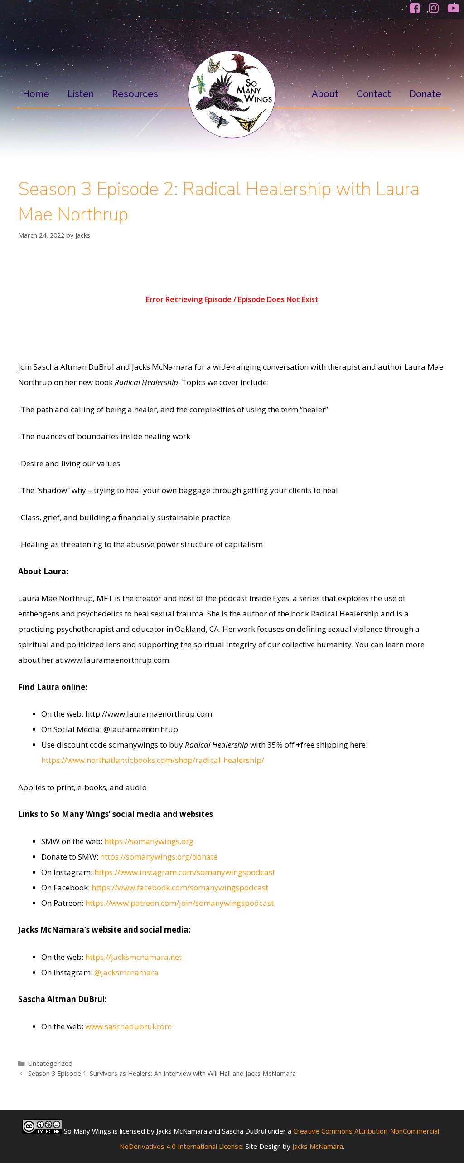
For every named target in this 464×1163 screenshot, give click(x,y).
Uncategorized (50, 1063)
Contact (374, 93)
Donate (425, 93)
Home (36, 93)
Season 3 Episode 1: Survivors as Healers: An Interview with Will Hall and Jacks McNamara (162, 1073)
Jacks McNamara (317, 1146)
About (325, 93)
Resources (135, 93)
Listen (81, 93)
